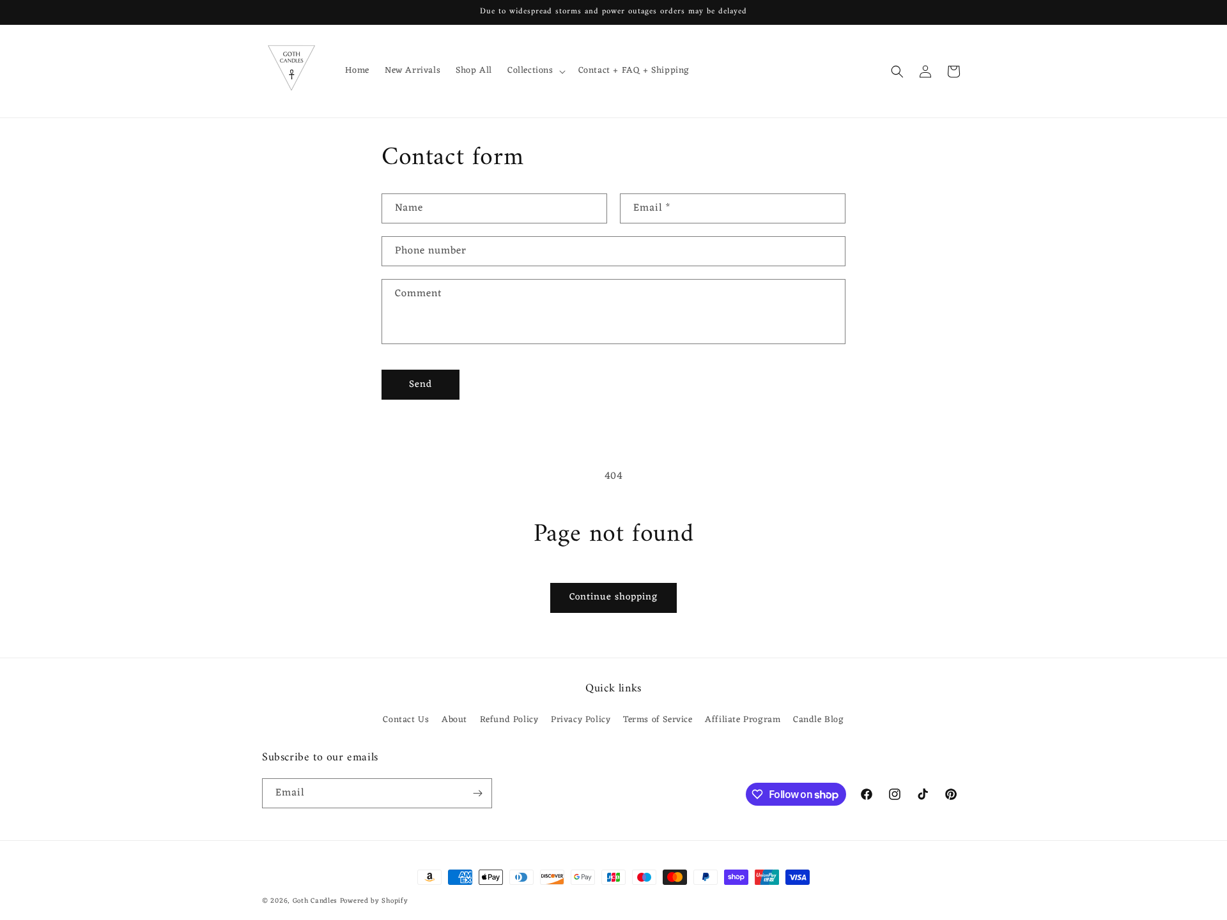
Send (420, 384)
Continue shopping (613, 597)
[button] (535, 70)
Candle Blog (818, 720)
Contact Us (406, 720)
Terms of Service (658, 720)
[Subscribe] (477, 793)
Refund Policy (509, 720)
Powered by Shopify (374, 900)
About (454, 720)
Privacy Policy (580, 720)
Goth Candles (315, 900)
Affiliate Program (742, 720)
